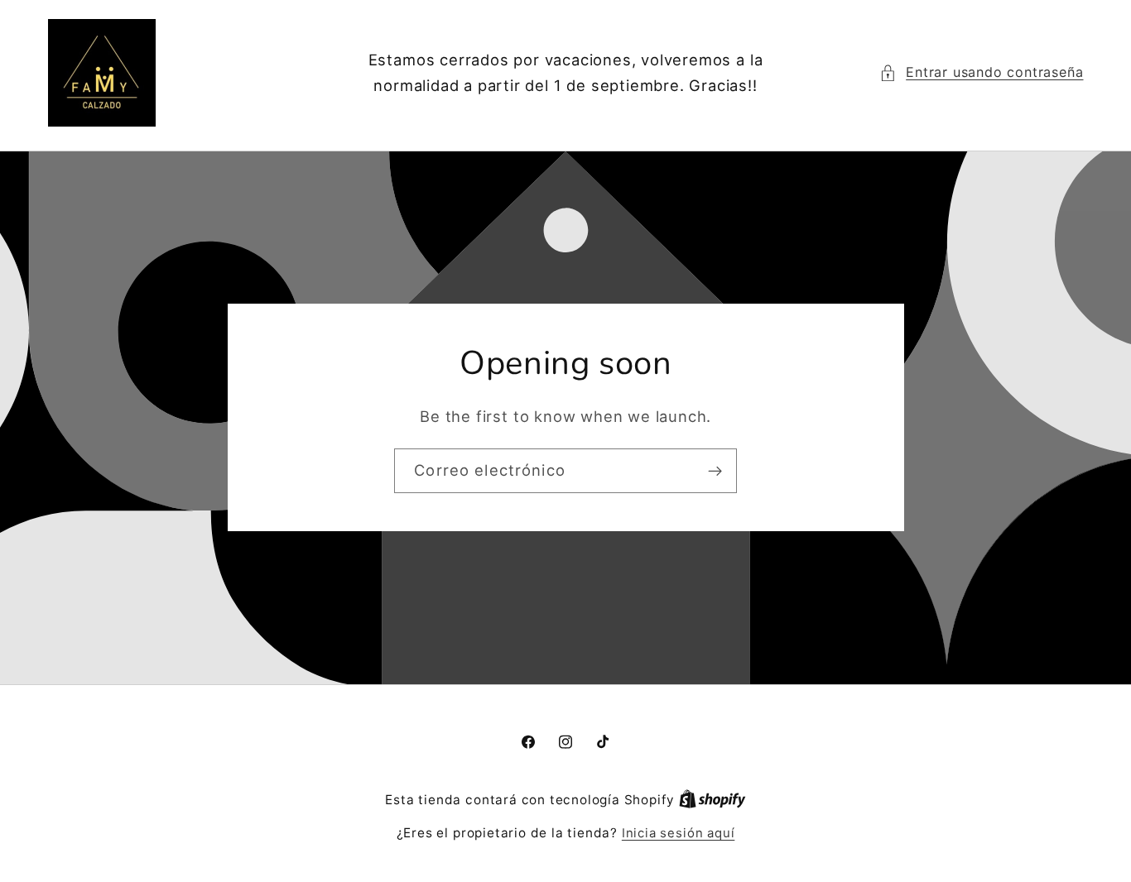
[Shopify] (712, 800)
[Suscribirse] (715, 471)
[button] (981, 72)
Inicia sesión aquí (678, 833)
